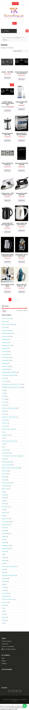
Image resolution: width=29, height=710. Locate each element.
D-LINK (3, 396)
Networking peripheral (7, 333)
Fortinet (4, 572)
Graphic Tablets (5, 354)
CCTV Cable (4, 426)
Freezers (4, 527)
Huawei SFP (4, 512)
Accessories (4, 471)
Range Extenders (6, 435)
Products (4, 660)
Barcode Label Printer (7, 465)
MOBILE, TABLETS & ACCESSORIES (10, 468)
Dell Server (4, 327)
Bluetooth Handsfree (7, 482)
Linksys (3, 393)
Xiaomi (3, 509)
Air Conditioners (5, 533)
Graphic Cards (5, 351)
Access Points (5, 450)
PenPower (4, 503)
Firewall (3, 569)
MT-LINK (4, 402)
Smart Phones (5, 485)
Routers (4, 378)
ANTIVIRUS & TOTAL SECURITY (9, 417)
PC (2, 608)
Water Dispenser (6, 524)
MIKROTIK (4, 405)
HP (2, 447)
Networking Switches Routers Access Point (12, 387)
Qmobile (4, 497)
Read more (7, 77)
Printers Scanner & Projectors (9, 441)
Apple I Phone (5, 488)
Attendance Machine (6, 462)
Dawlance (4, 530)
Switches (4, 459)
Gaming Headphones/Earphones (9, 372)
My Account (15, 3)
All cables (4, 476)
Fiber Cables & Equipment (8, 599)
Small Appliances (6, 545)
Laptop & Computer (6, 330)
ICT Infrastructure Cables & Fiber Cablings (11, 456)
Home (3, 658)
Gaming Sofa (5, 348)
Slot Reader (4, 321)
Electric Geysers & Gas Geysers (9, 566)
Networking (4, 578)
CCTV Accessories (6, 453)
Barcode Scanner (6, 518)
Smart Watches (5, 506)
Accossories (4, 602)
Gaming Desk (5, 363)
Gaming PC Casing (6, 366)
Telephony (4, 581)
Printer (3, 444)
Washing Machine (6, 548)
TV (2, 554)
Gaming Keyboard (6, 360)
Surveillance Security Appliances (9, 408)
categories (6, 31)
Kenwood (4, 557)
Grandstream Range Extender (8, 575)
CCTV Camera (5, 381)
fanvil (3, 584)
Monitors (4, 620)
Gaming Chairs (5, 342)
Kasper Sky (4, 420)
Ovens (3, 539)
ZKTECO (4, 411)
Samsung (4, 494)
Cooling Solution (5, 369)
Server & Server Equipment (8, 324)
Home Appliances (6, 521)
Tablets (3, 500)
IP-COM (4, 590)
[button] (27, 31)
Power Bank (5, 473)
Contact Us (4, 663)
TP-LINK (4, 399)
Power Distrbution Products (8, 429)
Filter (4, 311)
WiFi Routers (5, 423)
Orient (3, 563)
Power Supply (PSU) (6, 357)
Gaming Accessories (6, 345)
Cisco (3, 390)
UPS (3, 432)
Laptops (4, 605)
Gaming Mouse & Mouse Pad (8, 375)
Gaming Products (6, 336)
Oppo (3, 491)
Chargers (4, 479)
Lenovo (3, 614)
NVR (3, 438)
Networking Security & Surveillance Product (12, 384)
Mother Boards (5, 339)
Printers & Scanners (6, 318)
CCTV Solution (5, 593)
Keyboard (4, 617)
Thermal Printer (5, 596)
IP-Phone (4, 587)
